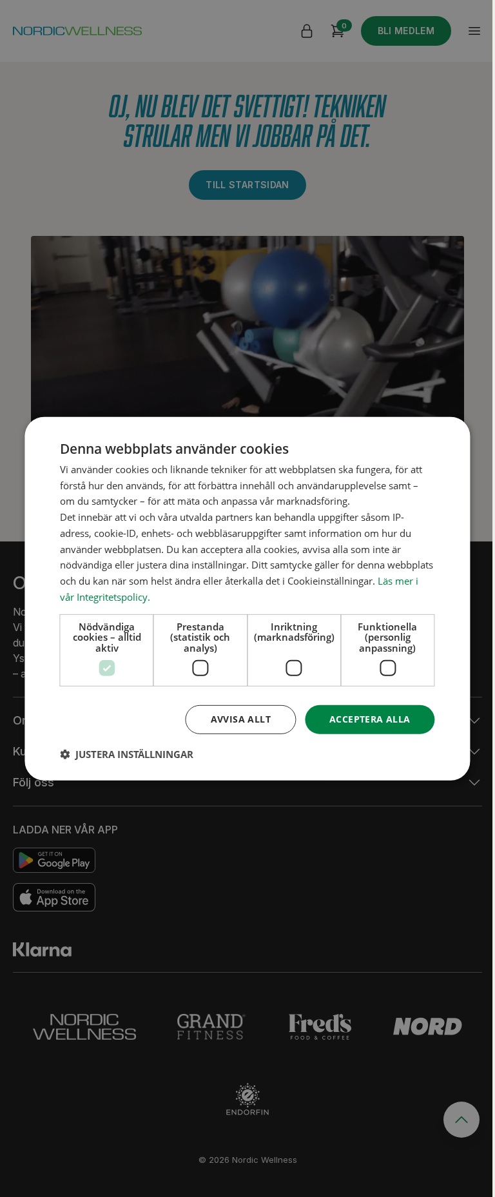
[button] (126, 754)
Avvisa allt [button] (241, 719)
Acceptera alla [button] (370, 719)
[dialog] (247, 598)
